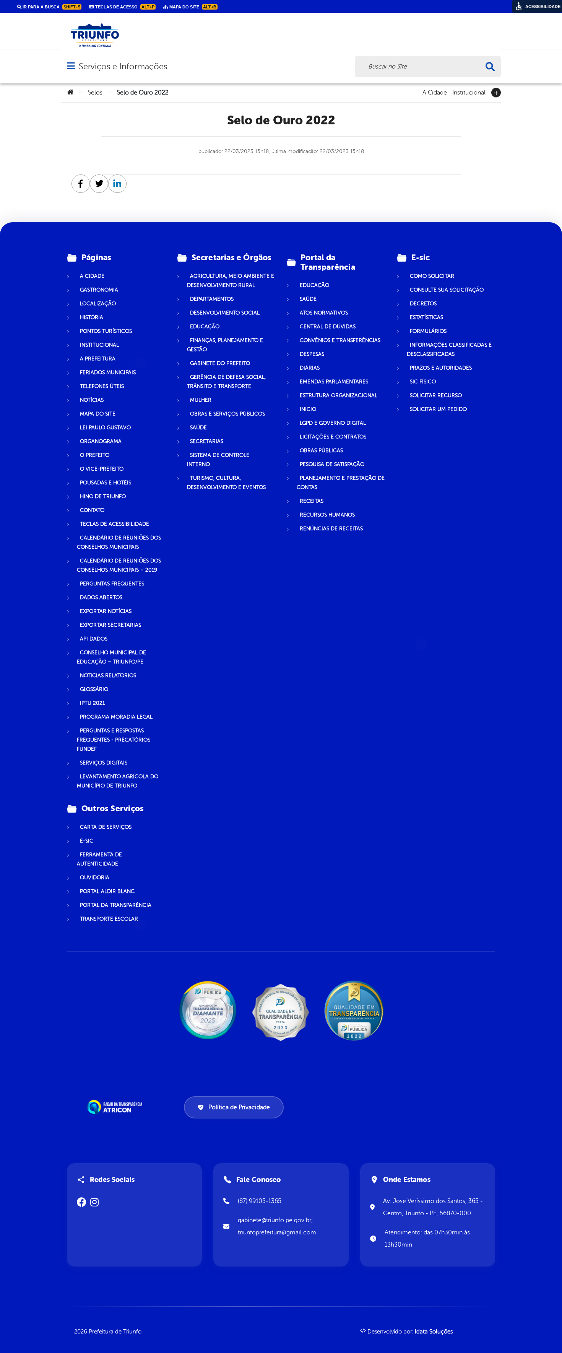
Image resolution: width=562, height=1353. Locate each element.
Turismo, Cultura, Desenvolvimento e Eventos (226, 482)
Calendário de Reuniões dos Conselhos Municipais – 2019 (119, 565)
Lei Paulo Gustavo (105, 427)
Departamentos (212, 299)
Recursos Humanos (327, 515)
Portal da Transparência (115, 905)
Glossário (94, 689)
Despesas (312, 354)
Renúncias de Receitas (331, 528)
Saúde (198, 427)
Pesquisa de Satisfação (332, 464)
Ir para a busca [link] (50, 7)
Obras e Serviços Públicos (227, 414)
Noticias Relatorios (108, 675)
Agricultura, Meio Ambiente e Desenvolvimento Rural (230, 280)
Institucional (469, 92)
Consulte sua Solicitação (447, 290)
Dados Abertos (101, 597)
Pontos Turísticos (106, 331)
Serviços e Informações (123, 66)
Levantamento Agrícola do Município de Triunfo (117, 781)
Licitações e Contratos (333, 437)
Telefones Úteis (102, 386)
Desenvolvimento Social (225, 313)
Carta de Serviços (106, 827)
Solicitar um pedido (438, 409)
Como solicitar (432, 276)
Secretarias (206, 441)
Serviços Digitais (103, 763)
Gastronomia (99, 290)
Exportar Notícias (106, 611)
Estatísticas (426, 317)
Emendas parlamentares (334, 382)
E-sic (86, 841)
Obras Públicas (321, 450)
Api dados (93, 639)
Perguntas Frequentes (112, 584)
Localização (98, 303)
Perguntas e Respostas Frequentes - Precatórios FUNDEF (113, 740)
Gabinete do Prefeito (220, 363)
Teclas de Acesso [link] (124, 7)
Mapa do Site (97, 414)
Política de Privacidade (239, 1107)
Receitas (311, 501)
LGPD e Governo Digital (333, 423)
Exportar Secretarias (110, 625)
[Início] (70, 92)
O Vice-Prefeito (101, 469)
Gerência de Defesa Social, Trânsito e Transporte (226, 381)
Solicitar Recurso (436, 395)
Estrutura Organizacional (338, 395)
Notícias (92, 400)
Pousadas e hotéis (105, 483)
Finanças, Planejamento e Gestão (225, 344)
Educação (204, 326)
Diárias (310, 368)
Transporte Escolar (109, 919)
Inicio (308, 409)
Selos (95, 92)
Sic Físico (423, 382)
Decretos (423, 303)
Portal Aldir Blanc (107, 891)
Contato (92, 510)
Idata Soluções (434, 1332)
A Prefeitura (97, 359)
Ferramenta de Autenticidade (99, 859)
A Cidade (434, 92)
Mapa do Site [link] (192, 7)
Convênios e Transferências (340, 340)
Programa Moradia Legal (116, 717)
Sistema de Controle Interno (218, 459)
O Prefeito (94, 455)
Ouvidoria (94, 877)
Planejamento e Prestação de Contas (341, 482)
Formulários (428, 331)
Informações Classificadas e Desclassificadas (449, 349)
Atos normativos (324, 313)
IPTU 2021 (92, 703)
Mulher (200, 400)
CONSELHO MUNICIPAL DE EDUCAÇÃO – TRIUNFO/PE (111, 657)
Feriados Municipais (108, 372)
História (91, 317)
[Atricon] (116, 1107)
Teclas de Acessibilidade (114, 524)
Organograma (101, 441)
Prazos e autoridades (441, 368)
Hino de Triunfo (103, 496)
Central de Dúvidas (328, 326)
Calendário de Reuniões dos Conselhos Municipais (119, 542)
